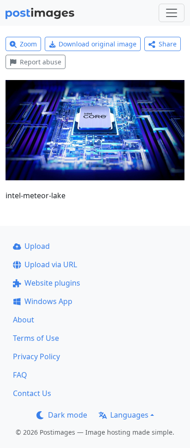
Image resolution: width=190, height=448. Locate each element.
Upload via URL (50, 264)
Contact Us (32, 393)
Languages (129, 415)
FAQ (20, 375)
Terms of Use (36, 338)
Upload (37, 246)
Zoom (28, 44)
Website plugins (52, 283)
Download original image (98, 44)
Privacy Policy (36, 356)
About (23, 320)
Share (168, 44)
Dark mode (67, 415)
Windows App (48, 301)
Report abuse (40, 61)
